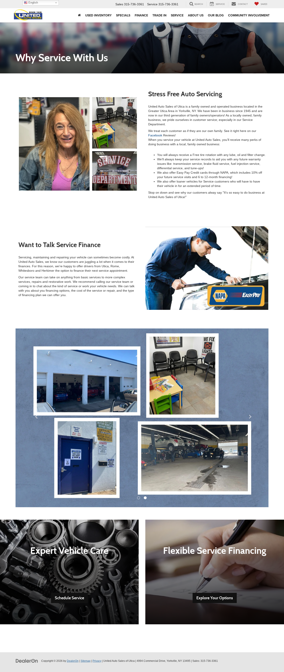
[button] (34, 417)
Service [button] (177, 15)
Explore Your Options (214, 597)
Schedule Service (69, 597)
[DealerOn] (27, 660)
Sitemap (86, 660)
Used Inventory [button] (98, 15)
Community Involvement (249, 15)
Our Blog (216, 15)
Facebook (155, 135)
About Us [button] (195, 15)
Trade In (159, 15)
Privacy (97, 660)
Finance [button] (141, 15)
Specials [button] (123, 15)
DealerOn (73, 660)
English (33, 2)
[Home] (79, 15)
